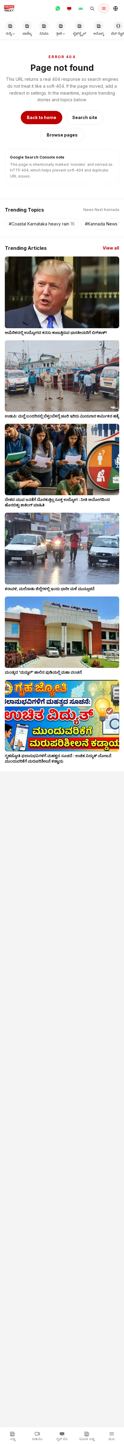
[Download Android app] (80, 8)
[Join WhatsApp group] (57, 8)
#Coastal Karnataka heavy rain (42, 223)
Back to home (41, 117)
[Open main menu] (104, 8)
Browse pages (62, 134)
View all (111, 247)
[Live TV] (69, 8)
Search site (84, 117)
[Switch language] (115, 8)
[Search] (92, 8)
